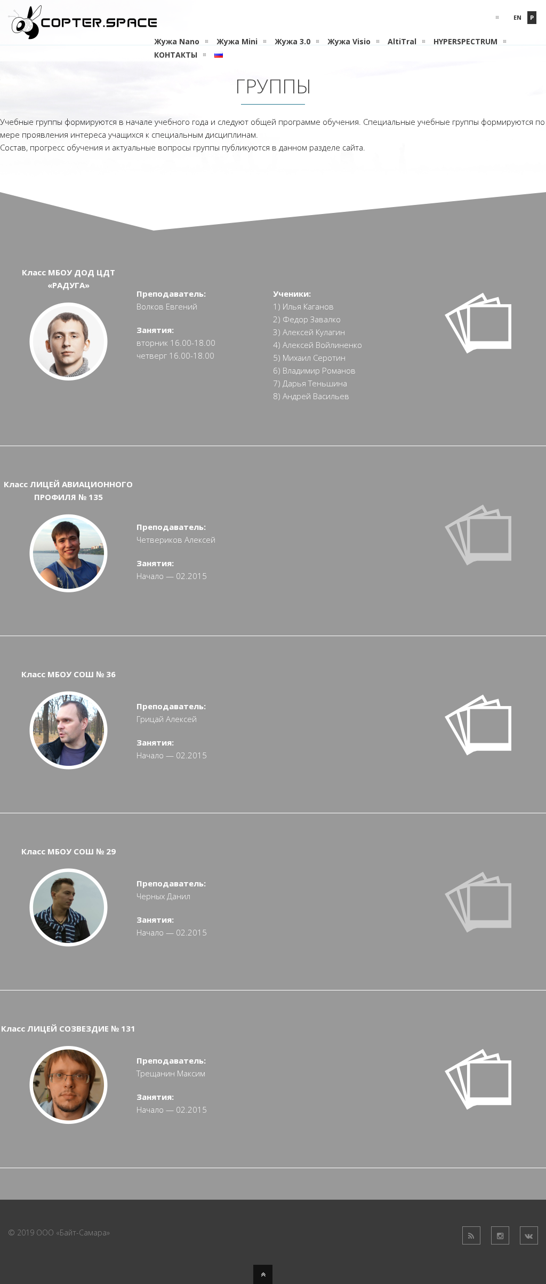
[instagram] (500, 1235)
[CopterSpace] (82, 33)
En (517, 17)
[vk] (529, 1235)
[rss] (471, 1235)
